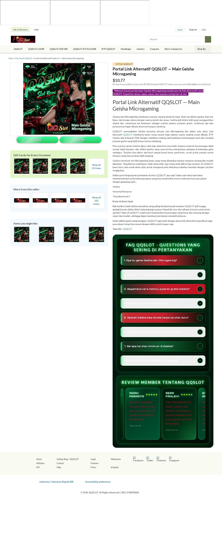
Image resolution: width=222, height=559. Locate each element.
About (39, 459)
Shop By (201, 49)
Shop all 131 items (96, 200)
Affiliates (40, 463)
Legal (93, 459)
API (38, 467)
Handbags (126, 49)
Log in (180, 29)
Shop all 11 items (96, 166)
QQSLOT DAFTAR (59, 49)
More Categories (174, 49)
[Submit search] (208, 39)
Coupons (154, 49)
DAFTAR (80, 140)
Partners (95, 463)
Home (11, 58)
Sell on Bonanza (20, 29)
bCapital (114, 467)
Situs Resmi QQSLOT (23, 58)
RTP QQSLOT (108, 49)
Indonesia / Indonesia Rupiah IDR (56, 482)
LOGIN (37, 140)
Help (36, 29)
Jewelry (140, 49)
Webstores (116, 459)
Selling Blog (62, 459)
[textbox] (176, 39)
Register (193, 29)
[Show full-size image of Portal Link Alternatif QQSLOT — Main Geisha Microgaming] (59, 99)
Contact (60, 463)
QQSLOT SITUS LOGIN (84, 49)
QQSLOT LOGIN (36, 49)
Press (93, 467)
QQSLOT (18, 49)
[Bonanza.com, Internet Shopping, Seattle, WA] (164, 481)
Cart (204, 29)
